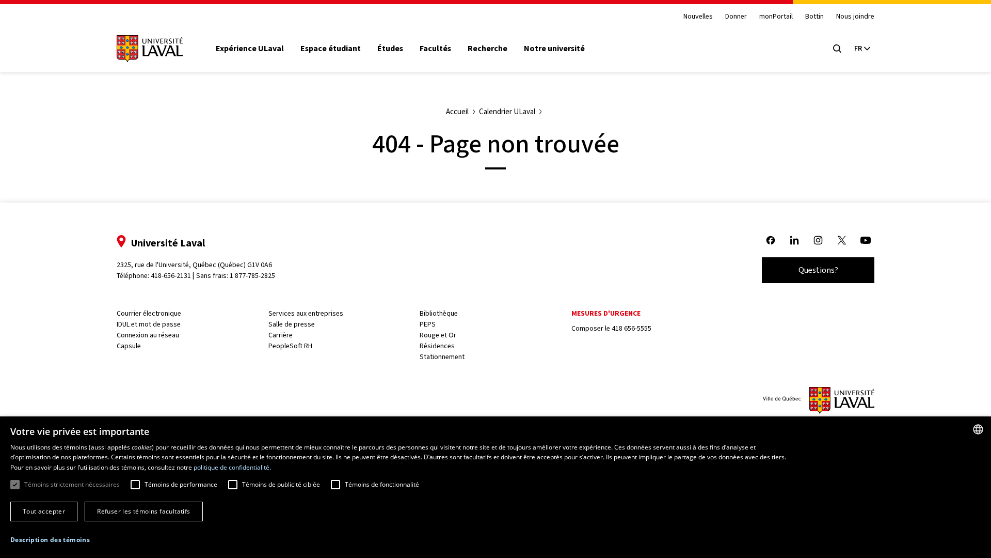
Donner (736, 16)
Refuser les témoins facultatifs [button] (143, 511)
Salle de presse (291, 324)
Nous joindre (855, 16)
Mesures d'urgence (606, 313)
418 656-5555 (631, 328)
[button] (50, 540)
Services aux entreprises (305, 313)
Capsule (129, 346)
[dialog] (495, 487)
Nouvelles (698, 16)
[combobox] (978, 429)
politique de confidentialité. (232, 467)
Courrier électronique (149, 313)
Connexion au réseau (148, 335)
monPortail (776, 16)
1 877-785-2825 (252, 276)
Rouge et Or (438, 335)
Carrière (280, 335)
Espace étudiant (330, 48)
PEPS (428, 324)
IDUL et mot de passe (149, 324)
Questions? (818, 270)
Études (390, 48)
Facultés (435, 48)
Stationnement (442, 357)
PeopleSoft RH (290, 346)
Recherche (487, 48)
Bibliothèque (439, 313)
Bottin (814, 16)
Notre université (554, 48)
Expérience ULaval (250, 48)
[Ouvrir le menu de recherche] (837, 48)
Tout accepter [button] (44, 511)
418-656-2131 (171, 276)
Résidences (437, 346)
